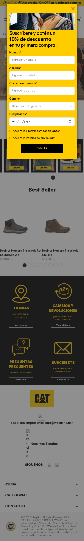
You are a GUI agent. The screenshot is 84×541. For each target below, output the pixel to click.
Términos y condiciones (43, 131)
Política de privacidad (40, 138)
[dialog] (42, 270)
